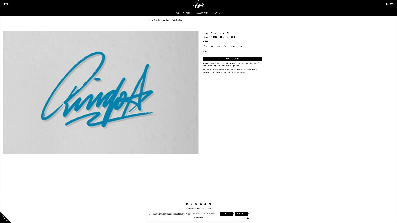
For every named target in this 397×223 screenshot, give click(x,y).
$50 (218, 46)
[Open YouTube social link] (200, 204)
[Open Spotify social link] (210, 204)
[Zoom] (100, 92)
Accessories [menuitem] (203, 13)
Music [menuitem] (217, 13)
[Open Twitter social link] (191, 204)
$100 (233, 46)
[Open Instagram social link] (196, 204)
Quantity (205, 51)
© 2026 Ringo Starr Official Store (198, 208)
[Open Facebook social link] (187, 204)
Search (6, 4)
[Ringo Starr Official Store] (198, 4)
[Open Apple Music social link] (205, 204)
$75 (225, 46)
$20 (205, 46)
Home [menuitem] (176, 13)
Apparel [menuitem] (186, 13)
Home (151, 20)
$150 (240, 46)
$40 (212, 46)
